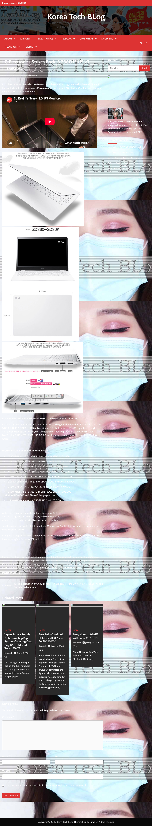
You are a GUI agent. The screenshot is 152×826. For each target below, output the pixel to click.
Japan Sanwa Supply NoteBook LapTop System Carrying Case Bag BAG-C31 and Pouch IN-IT (18, 641)
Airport (25, 38)
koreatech (34, 75)
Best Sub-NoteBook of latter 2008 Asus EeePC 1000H (51, 638)
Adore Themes (106, 822)
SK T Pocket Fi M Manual (130, 147)
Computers (86, 38)
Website (6, 770)
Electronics (45, 38)
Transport (11, 46)
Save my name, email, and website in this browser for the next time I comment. (46, 785)
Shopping (107, 38)
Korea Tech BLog (76, 16)
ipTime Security (126, 152)
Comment (8, 717)
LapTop (16, 572)
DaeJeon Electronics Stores (131, 158)
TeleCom (66, 38)
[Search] (146, 43)
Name (6, 756)
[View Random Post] (141, 43)
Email (58, 756)
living (29, 46)
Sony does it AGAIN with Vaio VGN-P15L (86, 636)
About (8, 38)
